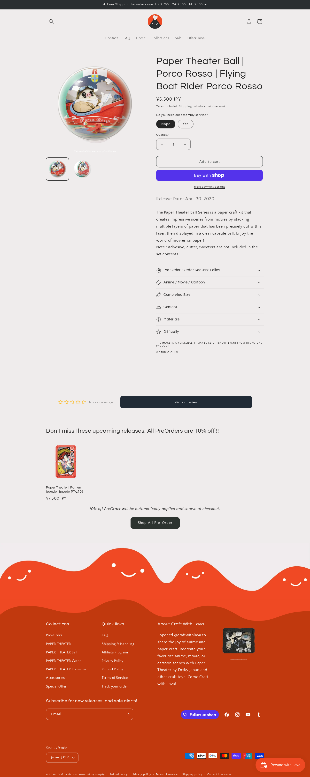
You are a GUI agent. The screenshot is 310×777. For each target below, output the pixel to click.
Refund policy (118, 774)
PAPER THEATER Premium (66, 669)
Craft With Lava (68, 774)
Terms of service (167, 774)
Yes (185, 124)
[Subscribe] (127, 714)
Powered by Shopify (91, 774)
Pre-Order (54, 635)
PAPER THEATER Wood (64, 661)
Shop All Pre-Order (155, 523)
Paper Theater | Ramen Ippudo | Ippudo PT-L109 (64, 489)
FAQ (105, 635)
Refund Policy (112, 669)
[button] (51, 21)
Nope (165, 124)
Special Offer (56, 686)
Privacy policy (141, 774)
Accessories (55, 678)
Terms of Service (115, 678)
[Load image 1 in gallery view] (57, 169)
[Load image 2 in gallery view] (82, 169)
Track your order (115, 686)
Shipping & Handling (118, 644)
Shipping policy (192, 774)
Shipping (185, 106)
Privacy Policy (112, 661)
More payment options (209, 186)
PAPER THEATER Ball (62, 652)
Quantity (162, 134)
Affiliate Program (115, 652)
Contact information (219, 774)
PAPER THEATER (58, 644)
